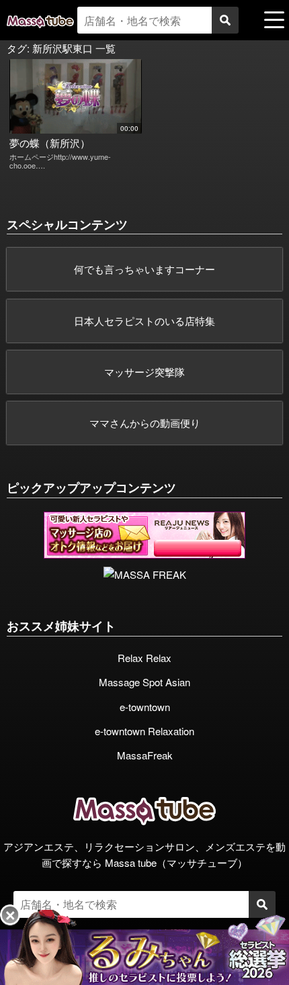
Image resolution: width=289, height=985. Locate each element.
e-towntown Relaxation (144, 731)
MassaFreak (145, 755)
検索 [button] (225, 20)
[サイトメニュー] (274, 19)
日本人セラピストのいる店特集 (144, 321)
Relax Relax (144, 658)
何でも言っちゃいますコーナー (144, 269)
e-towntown (145, 707)
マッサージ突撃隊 (144, 372)
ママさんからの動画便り (144, 423)
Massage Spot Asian (144, 682)
